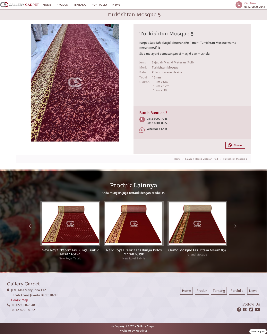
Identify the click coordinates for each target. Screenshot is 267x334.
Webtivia (141, 330)
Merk (143, 67)
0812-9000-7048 (157, 118)
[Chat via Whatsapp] (258, 322)
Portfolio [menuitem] (237, 291)
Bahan (143, 72)
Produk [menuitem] (201, 291)
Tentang (79, 4)
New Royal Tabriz (70, 258)
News (116, 4)
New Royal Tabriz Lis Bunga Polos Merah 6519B (134, 252)
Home (47, 4)
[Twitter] (252, 310)
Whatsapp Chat (157, 129)
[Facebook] (240, 310)
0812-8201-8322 (157, 123)
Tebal (143, 77)
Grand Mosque (197, 254)
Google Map (19, 300)
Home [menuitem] (186, 291)
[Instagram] (246, 310)
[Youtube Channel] (257, 310)
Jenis (142, 62)
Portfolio (99, 4)
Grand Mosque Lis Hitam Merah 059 (197, 250)
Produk (62, 4)
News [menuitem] (253, 291)
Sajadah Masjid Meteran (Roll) (173, 62)
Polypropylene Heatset (168, 72)
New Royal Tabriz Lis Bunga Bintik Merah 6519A (70, 252)
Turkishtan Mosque (165, 67)
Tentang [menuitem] (219, 291)
